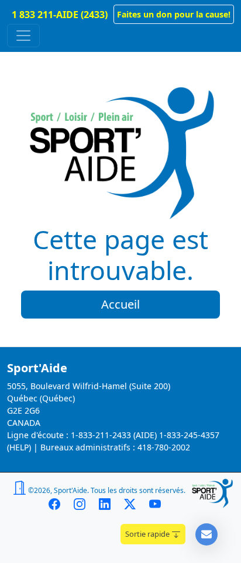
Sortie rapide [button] (148, 534)
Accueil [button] (120, 304)
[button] (173, 14)
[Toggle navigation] (23, 35)
